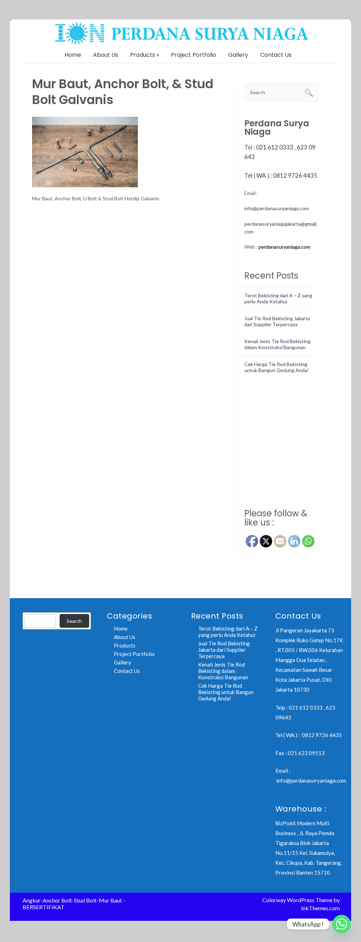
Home (73, 55)
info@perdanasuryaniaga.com (276, 208)
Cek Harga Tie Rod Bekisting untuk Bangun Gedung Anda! (276, 367)
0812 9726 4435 (322, 735)
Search (74, 621)
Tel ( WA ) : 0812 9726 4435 (280, 175)
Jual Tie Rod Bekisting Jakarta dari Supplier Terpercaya (277, 321)
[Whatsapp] (341, 924)
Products (144, 55)
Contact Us (276, 55)
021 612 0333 (274, 147)
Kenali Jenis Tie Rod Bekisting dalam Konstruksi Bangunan (277, 344)
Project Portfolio (193, 55)
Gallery (238, 55)
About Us (105, 55)
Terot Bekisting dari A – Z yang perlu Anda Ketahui (278, 298)
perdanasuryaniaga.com (284, 247)
